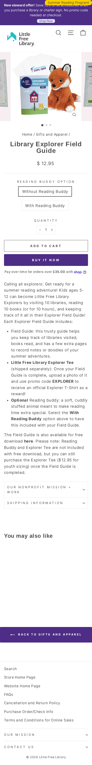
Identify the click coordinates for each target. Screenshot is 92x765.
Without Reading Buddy (45, 191)
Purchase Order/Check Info (28, 711)
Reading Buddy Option (46, 181)
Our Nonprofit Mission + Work (39, 489)
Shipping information (35, 503)
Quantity (46, 220)
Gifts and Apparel (52, 134)
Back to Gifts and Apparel (49, 634)
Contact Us (19, 747)
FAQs (8, 694)
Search (10, 669)
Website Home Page (22, 686)
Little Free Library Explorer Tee (42, 362)
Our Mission (19, 735)
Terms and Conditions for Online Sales (39, 720)
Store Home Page (19, 677)
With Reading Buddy (45, 205)
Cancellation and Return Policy (32, 703)
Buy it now (46, 260)
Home (27, 134)
